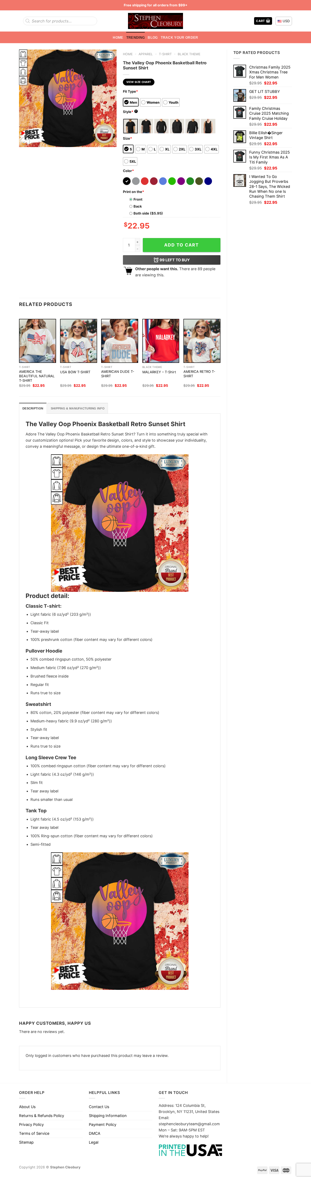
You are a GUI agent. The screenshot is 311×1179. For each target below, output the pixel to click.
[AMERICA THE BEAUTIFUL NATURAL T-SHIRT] (37, 341)
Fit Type (130, 91)
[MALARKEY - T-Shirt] (161, 341)
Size (127, 138)
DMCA (94, 1133)
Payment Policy (102, 1124)
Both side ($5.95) (148, 213)
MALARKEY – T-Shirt (159, 372)
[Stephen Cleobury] (155, 21)
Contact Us (99, 1107)
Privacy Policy (31, 1124)
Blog (153, 37)
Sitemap (26, 1142)
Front (137, 199)
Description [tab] (32, 408)
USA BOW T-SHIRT (75, 372)
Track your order (179, 37)
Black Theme (189, 54)
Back (137, 206)
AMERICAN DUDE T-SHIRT (117, 373)
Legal (93, 1142)
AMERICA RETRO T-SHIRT (199, 373)
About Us (27, 1107)
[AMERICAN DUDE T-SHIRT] (120, 341)
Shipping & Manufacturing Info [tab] (78, 408)
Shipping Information (108, 1115)
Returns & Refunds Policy (41, 1115)
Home (118, 37)
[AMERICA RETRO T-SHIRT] (202, 341)
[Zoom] (25, 141)
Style (130, 112)
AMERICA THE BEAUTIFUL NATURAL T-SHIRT (37, 376)
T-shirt (165, 54)
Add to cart (181, 245)
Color (128, 171)
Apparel (146, 54)
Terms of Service (34, 1133)
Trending (135, 37)
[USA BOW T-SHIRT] (79, 341)
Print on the (133, 192)
